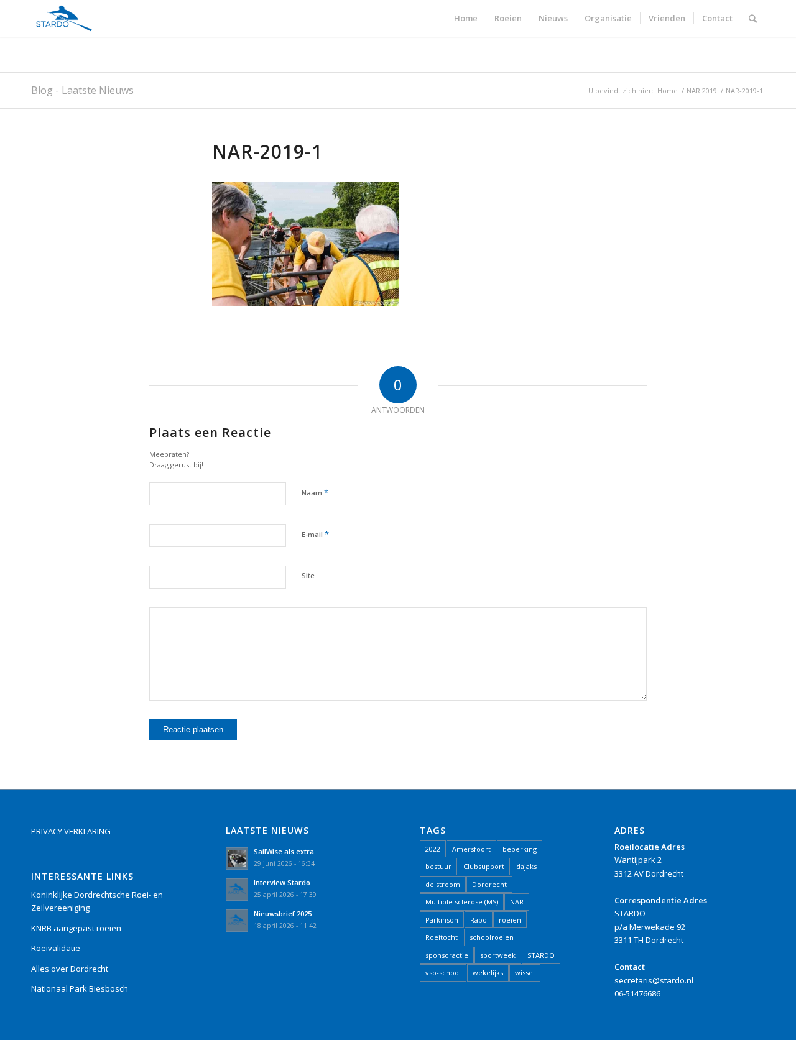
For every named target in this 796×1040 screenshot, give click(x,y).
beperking (519, 849)
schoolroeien (492, 937)
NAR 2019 (702, 90)
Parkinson (441, 919)
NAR (517, 901)
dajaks (526, 866)
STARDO (541, 955)
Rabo (478, 919)
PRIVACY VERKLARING (71, 831)
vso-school (443, 972)
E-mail (315, 534)
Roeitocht (441, 937)
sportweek (498, 955)
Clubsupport (483, 866)
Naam (315, 492)
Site (308, 575)
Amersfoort (471, 849)
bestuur (438, 866)
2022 (432, 849)
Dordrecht (489, 884)
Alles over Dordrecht (69, 968)
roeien (510, 919)
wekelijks (488, 972)
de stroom (442, 884)
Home (667, 90)
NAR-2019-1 (267, 151)
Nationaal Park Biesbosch (79, 988)
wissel (525, 972)
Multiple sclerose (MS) (461, 901)
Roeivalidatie (55, 948)
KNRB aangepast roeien (76, 928)
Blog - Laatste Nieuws (82, 90)
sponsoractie (446, 955)
